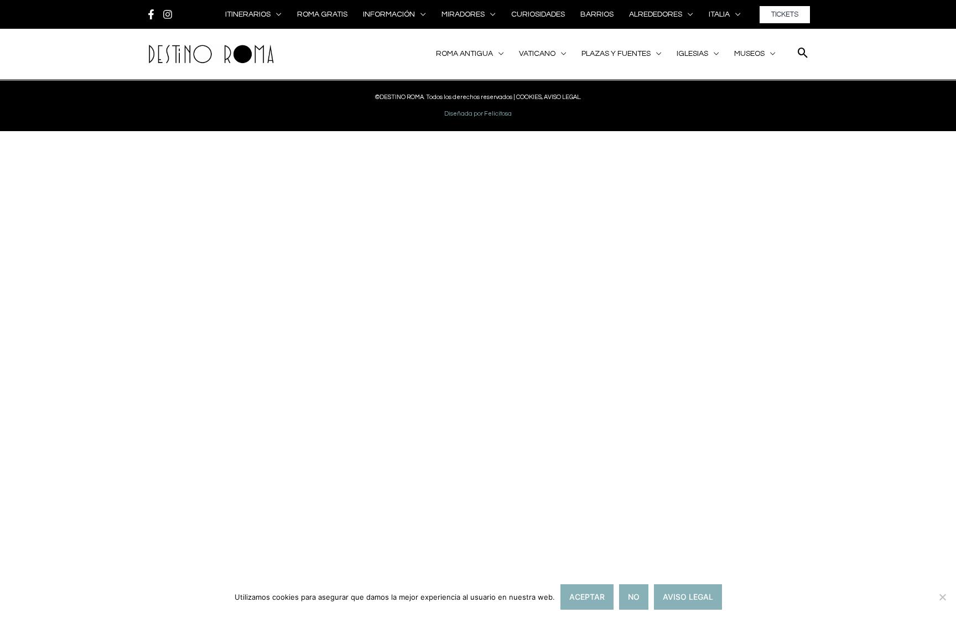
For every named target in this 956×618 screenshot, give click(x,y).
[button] (276, 14)
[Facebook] (151, 14)
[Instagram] (168, 14)
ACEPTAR (587, 596)
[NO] (942, 597)
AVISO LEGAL (688, 596)
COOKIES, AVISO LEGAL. (548, 97)
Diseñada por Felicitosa (478, 114)
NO (634, 596)
